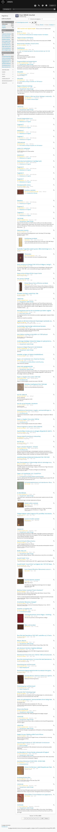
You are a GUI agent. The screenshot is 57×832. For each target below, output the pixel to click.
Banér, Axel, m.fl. (21, 551)
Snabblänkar (46, 5)
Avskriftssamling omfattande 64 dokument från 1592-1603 (33, 457)
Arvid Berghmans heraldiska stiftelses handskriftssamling (31, 362)
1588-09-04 (20, 299)
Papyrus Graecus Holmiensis (25, 37)
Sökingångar (6, 9)
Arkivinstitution (6, 53)
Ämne (3, 76)
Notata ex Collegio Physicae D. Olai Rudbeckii (29, 347)
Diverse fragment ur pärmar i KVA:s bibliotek (29, 426)
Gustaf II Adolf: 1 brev (23, 558)
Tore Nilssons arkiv (24, 379)
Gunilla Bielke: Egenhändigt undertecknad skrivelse (31, 326)
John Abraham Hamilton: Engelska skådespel (29, 648)
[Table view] (35, 22)
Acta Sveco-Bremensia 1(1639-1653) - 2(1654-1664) (31, 761)
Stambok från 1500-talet (32, 193)
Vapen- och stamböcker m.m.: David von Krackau (31, 359)
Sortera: (47, 24)
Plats (3, 74)
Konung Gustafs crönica (24, 185)
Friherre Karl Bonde (22, 709)
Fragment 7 (20, 179)
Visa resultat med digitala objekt (44, 28)
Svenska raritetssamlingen (32, 99)
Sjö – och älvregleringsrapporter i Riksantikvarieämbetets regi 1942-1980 (35, 51)
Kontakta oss (4, 826)
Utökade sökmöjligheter (35, 19)
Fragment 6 (20, 212)
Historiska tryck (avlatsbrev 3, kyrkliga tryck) (29, 161)
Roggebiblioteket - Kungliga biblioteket (10, 61)
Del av (4, 30)
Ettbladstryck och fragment (25, 121)
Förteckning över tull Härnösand (26, 664)
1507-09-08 (20, 218)
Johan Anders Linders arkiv (25, 313)
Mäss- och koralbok (30, 625)
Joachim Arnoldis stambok (32, 519)
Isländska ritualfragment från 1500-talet (36, 384)
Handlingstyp (6, 78)
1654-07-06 (20, 725)
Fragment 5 (20, 124)
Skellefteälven (21, 48)
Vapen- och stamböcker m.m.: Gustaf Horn (29, 473)
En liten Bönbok (21, 493)
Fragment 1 (20, 136)
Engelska (4, 27)
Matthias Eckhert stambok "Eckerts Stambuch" (30, 590)
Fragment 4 (20, 173)
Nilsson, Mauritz (21, 640)
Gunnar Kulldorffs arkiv (7, 37)
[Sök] (55, 9)
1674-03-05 (20, 716)
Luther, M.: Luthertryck (23, 148)
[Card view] (32, 22)
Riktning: (37, 24)
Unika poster (5, 24)
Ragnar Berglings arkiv (24, 667)
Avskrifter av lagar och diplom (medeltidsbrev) (30, 354)
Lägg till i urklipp (54, 31)
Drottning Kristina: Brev (23, 777)
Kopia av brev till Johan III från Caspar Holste (29, 273)
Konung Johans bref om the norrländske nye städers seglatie (34, 310)
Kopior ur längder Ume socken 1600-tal (28, 419)
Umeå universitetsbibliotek (8, 58)
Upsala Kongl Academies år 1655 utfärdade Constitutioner (33, 742)
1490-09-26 (20, 107)
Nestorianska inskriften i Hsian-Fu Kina (28, 43)
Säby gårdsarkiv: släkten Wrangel (26, 64)
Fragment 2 (20, 206)
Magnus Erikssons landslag (24, 86)
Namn (3, 72)
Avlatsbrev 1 (20, 130)
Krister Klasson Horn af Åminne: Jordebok (36, 283)
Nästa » (46, 818)
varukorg (35, 5)
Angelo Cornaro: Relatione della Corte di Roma (30, 734)
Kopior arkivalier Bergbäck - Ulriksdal (27, 447)
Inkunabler (20, 72)
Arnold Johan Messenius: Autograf (26, 602)
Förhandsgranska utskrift (22, 22)
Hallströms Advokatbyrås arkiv (9, 34)
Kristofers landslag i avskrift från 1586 (27, 293)
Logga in (52, 5)
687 (42, 818)
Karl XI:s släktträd (22, 394)
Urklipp (39, 5)
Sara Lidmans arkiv (6, 35)
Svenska (4, 25)
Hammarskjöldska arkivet (7, 48)
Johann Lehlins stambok (31, 503)
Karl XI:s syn (20, 441)
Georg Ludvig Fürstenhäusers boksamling (28, 436)
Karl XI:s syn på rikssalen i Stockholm (27, 403)
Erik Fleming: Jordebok (31, 238)
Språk (42, 5)
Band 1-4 (19, 31)
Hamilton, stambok (30, 190)
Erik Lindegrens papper (7, 50)
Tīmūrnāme (28, 254)
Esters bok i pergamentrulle (25, 366)
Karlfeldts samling (6, 39)
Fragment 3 (20, 167)
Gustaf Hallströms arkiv (7, 44)
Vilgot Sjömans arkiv (6, 46)
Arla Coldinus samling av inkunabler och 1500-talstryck (31, 81)
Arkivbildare (5, 70)
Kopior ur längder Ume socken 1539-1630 (28, 377)
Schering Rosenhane (24, 764)
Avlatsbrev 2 (20, 155)
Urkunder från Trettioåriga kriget (26, 692)
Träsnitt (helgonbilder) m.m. (25, 118)
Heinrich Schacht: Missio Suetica (26, 541)
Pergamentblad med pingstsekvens (27, 61)
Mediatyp (4, 83)
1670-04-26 (20, 784)
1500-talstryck (21, 142)
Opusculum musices (22, 230)
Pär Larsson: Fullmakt (23, 278)
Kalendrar (20, 200)
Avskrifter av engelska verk (24, 608)
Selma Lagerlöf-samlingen (7, 41)
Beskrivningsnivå (7, 81)
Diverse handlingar (24, 745)
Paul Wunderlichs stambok (32, 580)
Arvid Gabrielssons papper (25, 611)
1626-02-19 (20, 529)
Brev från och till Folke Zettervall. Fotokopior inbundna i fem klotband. (34, 34)
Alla (2, 32)
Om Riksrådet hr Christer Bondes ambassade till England (33, 752)
